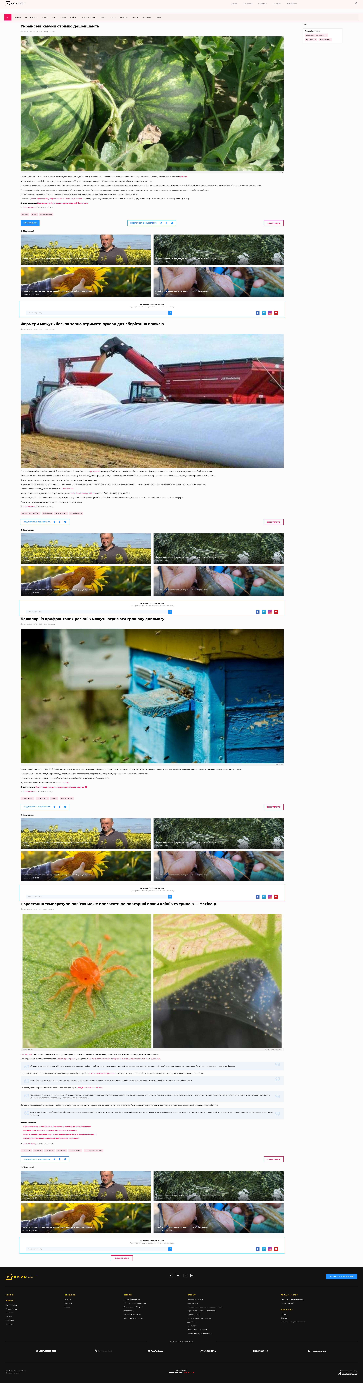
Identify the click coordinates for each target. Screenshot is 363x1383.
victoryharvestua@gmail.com (83, 493)
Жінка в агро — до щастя (197, 1330)
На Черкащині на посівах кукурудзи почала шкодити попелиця (50, 1130)
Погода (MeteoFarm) (132, 1299)
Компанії (68, 1303)
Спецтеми (247, 3)
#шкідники (49, 1150)
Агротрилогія (192, 1303)
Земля (45, 17)
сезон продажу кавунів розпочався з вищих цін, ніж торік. (57, 199)
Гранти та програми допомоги (199, 1318)
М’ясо (112, 17)
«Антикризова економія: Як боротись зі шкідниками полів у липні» (118, 1059)
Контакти (284, 1318)
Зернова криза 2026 (195, 1299)
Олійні (73, 17)
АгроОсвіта (191, 1322)
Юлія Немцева (28, 207)
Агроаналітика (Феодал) (133, 1307)
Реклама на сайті (287, 1303)
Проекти (276, 3)
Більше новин (122, 1258)
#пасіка (54, 798)
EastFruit (183, 177)
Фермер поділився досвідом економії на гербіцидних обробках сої (51, 1138)
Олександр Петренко (66, 1059)
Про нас (284, 1314)
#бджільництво (27, 798)
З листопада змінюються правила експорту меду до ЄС (61, 787)
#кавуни (25, 214)
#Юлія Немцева (46, 214)
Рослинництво (11, 1305)
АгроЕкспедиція (193, 1314)
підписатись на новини (342, 1276)
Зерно (63, 17)
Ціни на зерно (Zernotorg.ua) (135, 1303)
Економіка (10, 1320)
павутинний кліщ (85, 1088)
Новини (234, 3)
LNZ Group (94, 1073)
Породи (68, 1307)
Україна (17, 17)
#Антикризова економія (93, 1150)
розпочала (95, 471)
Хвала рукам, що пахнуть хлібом (199, 1333)
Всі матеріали (274, 223)
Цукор (103, 17)
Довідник (262, 3)
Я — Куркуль (192, 1326)
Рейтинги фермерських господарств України (205, 1307)
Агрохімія (147, 17)
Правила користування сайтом (293, 1322)
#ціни (34, 214)
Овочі (158, 17)
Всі (8, 17)
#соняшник (61, 1150)
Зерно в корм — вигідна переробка (201, 1311)
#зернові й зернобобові (30, 513)
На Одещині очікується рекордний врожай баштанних (62, 203)
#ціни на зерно (325, 40)
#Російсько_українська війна (316, 35)
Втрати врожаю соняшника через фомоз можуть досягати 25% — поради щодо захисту (60, 1134)
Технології (10, 1317)
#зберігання (47, 513)
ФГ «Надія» (27, 1054)
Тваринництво (11, 1309)
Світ (54, 17)
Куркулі (68, 1299)
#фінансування (61, 513)
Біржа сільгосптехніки (132, 1314)
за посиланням (67, 489)
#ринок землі (311, 40)
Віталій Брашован (107, 1073)
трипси (99, 1088)
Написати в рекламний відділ (292, 1299)
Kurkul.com (155, 1059)
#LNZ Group (26, 1150)
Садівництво (31, 17)
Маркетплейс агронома (133, 1318)
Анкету (66, 783)
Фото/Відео (291, 3)
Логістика (9, 1324)
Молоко (124, 17)
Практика (9, 1313)
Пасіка (135, 17)
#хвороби (37, 1150)
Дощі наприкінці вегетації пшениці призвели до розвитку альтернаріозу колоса (57, 1127)
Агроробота (128, 1311)
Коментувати (30, 223)
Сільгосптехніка (88, 17)
